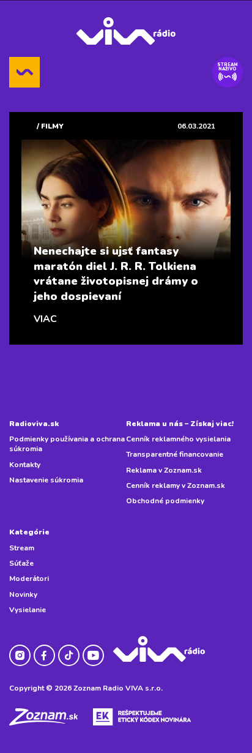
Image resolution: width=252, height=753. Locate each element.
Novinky (23, 594)
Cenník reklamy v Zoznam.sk (175, 485)
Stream (21, 548)
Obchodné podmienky (165, 501)
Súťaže (21, 563)
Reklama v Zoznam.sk (164, 470)
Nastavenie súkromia (46, 480)
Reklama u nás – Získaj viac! (180, 424)
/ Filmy (50, 126)
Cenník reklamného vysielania (178, 439)
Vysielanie (27, 610)
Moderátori (29, 578)
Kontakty (24, 465)
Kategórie (29, 532)
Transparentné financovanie (174, 454)
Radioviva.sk (34, 424)
